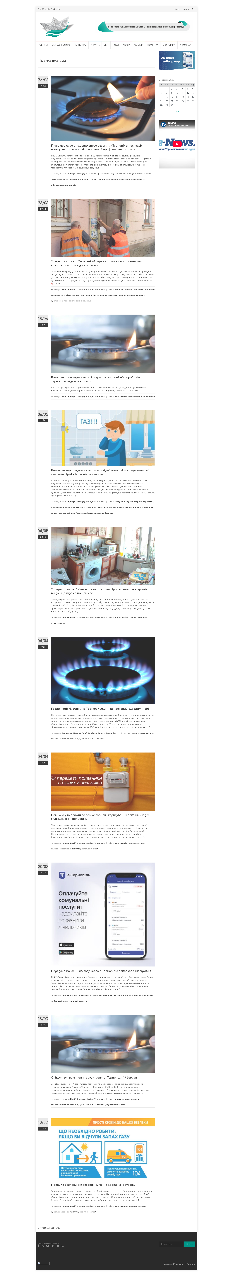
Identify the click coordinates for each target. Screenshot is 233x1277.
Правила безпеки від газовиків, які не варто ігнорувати (93, 1184)
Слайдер (80, 174)
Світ (106, 45)
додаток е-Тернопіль (129, 995)
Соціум (138, 45)
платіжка (65, 849)
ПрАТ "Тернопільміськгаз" (92, 739)
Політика (152, 45)
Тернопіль (80, 45)
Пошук (189, 1244)
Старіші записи (49, 1227)
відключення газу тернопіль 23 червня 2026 (89, 295)
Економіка (168, 45)
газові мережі (138, 733)
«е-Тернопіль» (106, 995)
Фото (177, 9)
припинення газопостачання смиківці (71, 301)
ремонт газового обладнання (73, 179)
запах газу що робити (63, 513)
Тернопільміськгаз (115, 1105)
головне (140, 295)
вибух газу (127, 617)
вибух (118, 617)
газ (109, 174)
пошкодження (58, 623)
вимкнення (120, 1099)
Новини (43, 45)
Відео (186, 9)
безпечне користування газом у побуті (72, 507)
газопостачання (126, 295)
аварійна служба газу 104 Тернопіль (134, 502)
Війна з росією (61, 45)
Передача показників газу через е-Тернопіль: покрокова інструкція (101, 971)
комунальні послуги (76, 1001)
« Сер (176, 111)
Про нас (191, 1264)
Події (116, 45)
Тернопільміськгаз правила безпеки (94, 513)
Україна (95, 45)
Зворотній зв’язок (173, 1264)
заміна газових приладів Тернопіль (135, 507)
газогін (123, 396)
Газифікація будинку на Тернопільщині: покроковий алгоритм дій (100, 708)
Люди (126, 45)
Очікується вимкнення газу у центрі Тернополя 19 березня (94, 1077)
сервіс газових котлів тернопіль (107, 179)
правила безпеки (60, 1212)
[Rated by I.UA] (43, 1264)
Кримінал (185, 45)
